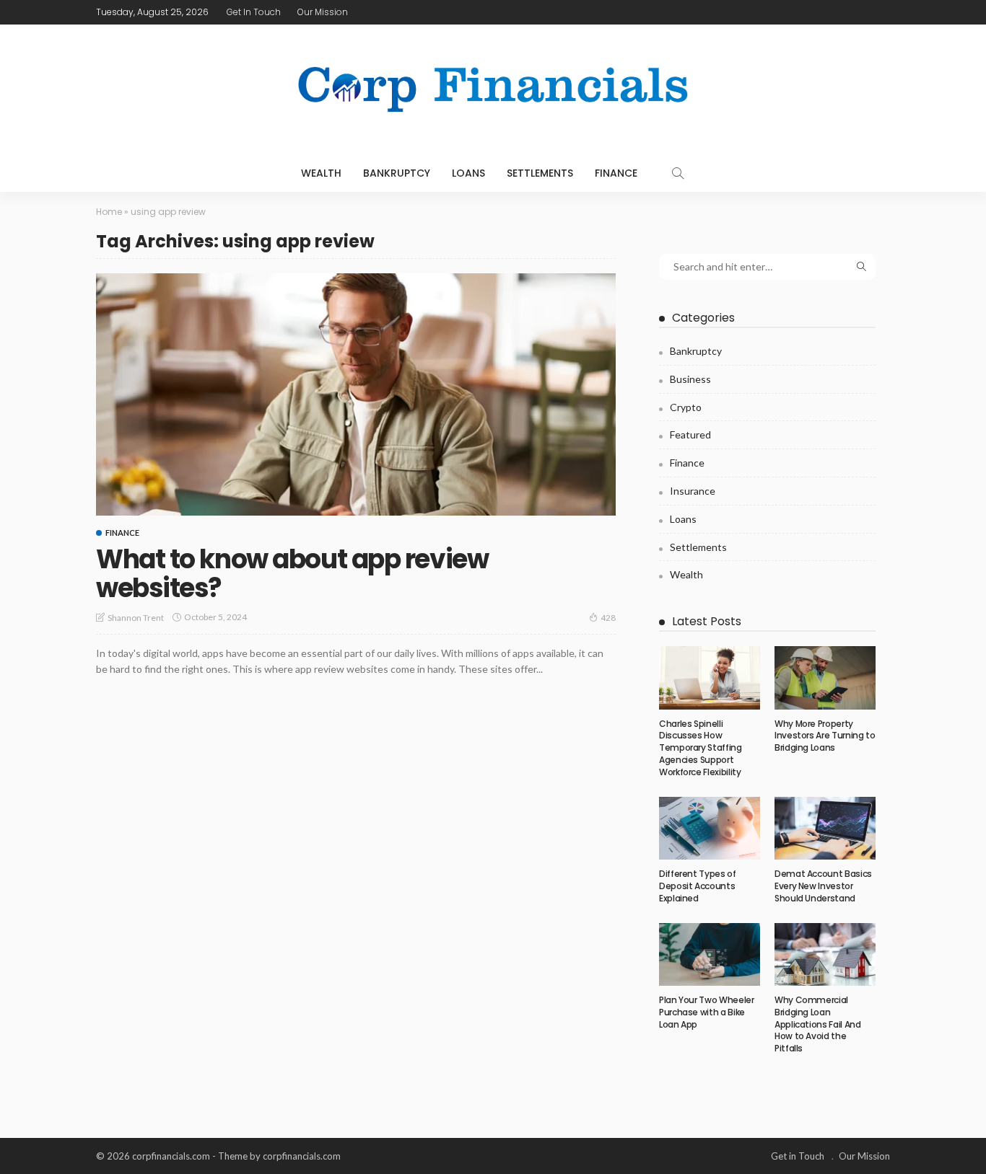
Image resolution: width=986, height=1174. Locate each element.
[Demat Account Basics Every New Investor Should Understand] (825, 828)
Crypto (686, 407)
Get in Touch (254, 12)
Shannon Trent (136, 617)
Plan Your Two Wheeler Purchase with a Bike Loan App (706, 1012)
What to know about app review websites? (292, 573)
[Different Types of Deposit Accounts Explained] (709, 828)
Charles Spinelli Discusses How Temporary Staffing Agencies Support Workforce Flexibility (700, 748)
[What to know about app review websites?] (356, 394)
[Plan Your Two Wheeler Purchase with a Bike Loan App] (709, 955)
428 (608, 617)
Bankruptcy (396, 173)
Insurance (692, 491)
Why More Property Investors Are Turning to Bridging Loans (825, 736)
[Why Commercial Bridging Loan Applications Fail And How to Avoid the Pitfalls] (825, 955)
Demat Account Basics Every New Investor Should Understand (823, 886)
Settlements (540, 173)
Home (109, 212)
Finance (616, 173)
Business (690, 379)
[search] (678, 173)
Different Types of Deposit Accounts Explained (697, 886)
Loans (468, 173)
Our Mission (322, 12)
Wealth (321, 173)
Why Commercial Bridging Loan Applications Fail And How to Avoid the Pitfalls (817, 1024)
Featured (690, 434)
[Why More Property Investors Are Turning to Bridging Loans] (825, 678)
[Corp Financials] (493, 89)
